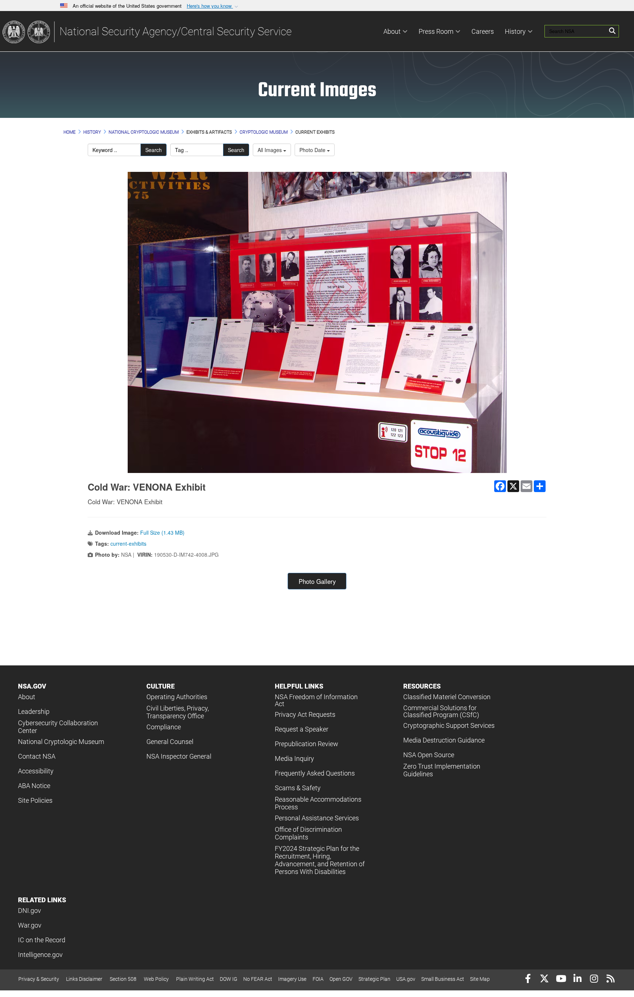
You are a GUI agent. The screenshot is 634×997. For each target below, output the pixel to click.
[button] (213, 6)
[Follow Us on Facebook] (527, 979)
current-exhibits (128, 543)
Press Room (436, 31)
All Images (270, 149)
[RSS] (610, 979)
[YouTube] (560, 979)
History (515, 31)
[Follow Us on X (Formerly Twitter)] (544, 979)
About (392, 31)
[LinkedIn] (577, 979)
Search (153, 149)
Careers (482, 31)
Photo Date (313, 149)
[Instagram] (593, 979)
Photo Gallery (317, 581)
